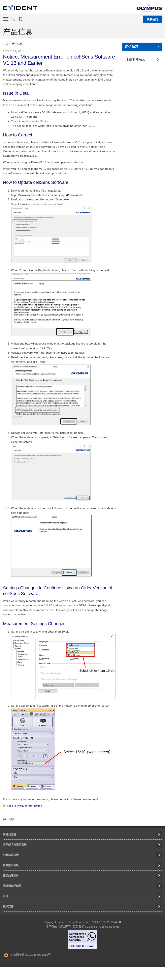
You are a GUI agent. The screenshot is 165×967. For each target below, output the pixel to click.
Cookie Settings (109, 926)
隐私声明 (65, 926)
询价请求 (131, 47)
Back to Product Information (24, 805)
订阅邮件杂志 (135, 59)
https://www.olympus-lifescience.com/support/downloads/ (47, 195)
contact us (77, 162)
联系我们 (152, 19)
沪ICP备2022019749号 (106, 922)
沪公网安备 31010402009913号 (29, 954)
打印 (11, 819)
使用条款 (51, 926)
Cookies (92, 926)
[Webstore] (21, 19)
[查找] (13, 19)
